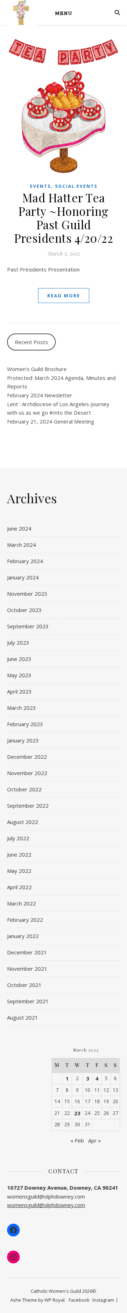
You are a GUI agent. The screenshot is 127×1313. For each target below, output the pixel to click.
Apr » (94, 1140)
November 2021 (27, 968)
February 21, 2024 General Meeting (50, 421)
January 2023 (23, 740)
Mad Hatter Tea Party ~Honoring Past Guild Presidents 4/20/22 (63, 218)
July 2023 (18, 642)
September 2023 (28, 626)
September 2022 (28, 805)
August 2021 (22, 1017)
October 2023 (24, 609)
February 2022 (25, 919)
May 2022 (19, 870)
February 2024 (25, 561)
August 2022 (22, 821)
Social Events (76, 186)
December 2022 (27, 756)
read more (63, 295)
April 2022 (19, 887)
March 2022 (21, 903)
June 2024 (19, 528)
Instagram (103, 1300)
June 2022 (19, 854)
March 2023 (21, 707)
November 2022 (27, 772)
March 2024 (21, 544)
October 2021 (24, 984)
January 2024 (23, 577)
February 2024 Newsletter (39, 395)
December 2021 (27, 952)
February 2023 (25, 724)
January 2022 (23, 935)
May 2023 (19, 675)
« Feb (77, 1140)
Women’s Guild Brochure (37, 368)
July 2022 (18, 838)
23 (77, 1113)
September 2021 (28, 1001)
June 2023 (19, 658)
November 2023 (27, 593)
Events (40, 186)
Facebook (79, 1300)
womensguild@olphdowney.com (46, 1204)
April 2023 (19, 691)
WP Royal (54, 1300)
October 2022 (24, 789)
